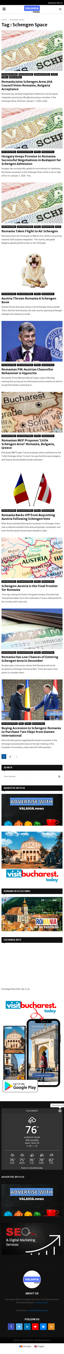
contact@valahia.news (37, 1310)
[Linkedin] (27, 1326)
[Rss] (51, 1326)
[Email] (43, 1326)
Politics (5, 77)
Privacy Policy (41, 1302)
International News (25, 74)
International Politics (42, 74)
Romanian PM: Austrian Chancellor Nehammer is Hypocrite (27, 371)
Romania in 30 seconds (17, 891)
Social (58, 226)
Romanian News (15, 77)
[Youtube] (35, 1326)
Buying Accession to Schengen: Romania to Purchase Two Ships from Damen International (31, 731)
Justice (54, 74)
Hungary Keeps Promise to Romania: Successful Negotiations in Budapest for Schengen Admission (31, 160)
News (21, 723)
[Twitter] (19, 1326)
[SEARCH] (59, 776)
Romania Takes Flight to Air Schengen (29, 231)
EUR (18, 989)
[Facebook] (11, 1326)
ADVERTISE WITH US (14, 788)
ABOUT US (32, 1293)
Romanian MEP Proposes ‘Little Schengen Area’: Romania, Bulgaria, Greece (28, 444)
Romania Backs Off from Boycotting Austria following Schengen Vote (28, 517)
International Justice (9, 74)
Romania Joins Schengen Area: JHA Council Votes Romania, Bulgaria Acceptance (26, 85)
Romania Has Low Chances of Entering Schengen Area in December (29, 658)
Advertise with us (55, 3)
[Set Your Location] (60, 1111)
